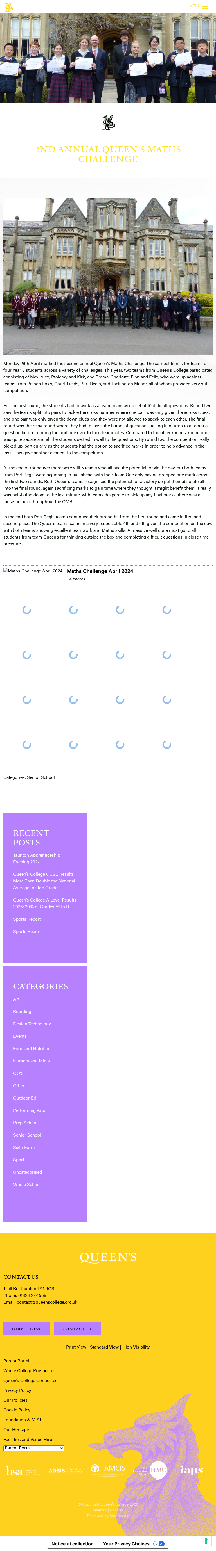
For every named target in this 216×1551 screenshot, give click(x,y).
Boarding (22, 1012)
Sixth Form (24, 1148)
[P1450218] (120, 700)
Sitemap (100, 1511)
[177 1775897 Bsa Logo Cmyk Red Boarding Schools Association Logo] (23, 1470)
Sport (18, 1160)
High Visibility (136, 1347)
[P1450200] (120, 655)
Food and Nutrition (32, 1049)
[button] (102, 1487)
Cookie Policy (16, 1410)
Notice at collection (72, 1544)
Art (16, 999)
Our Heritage (16, 1430)
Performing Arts (29, 1110)
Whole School (27, 1185)
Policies (116, 1511)
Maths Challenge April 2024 (100, 571)
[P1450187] (27, 610)
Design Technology (32, 1024)
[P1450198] (73, 655)
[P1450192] (120, 610)
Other (18, 1086)
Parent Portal (16, 1361)
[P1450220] (167, 700)
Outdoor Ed (24, 1098)
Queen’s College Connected (30, 1381)
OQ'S (18, 1073)
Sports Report (27, 919)
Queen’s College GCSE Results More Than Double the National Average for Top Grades (44, 881)
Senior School (41, 778)
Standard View (104, 1347)
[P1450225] (73, 745)
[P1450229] (167, 745)
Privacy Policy (17, 1390)
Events (20, 1036)
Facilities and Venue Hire (27, 1440)
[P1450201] (167, 655)
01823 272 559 (32, 1296)
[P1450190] (73, 610)
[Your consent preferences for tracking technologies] (206, 1541)
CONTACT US (77, 1328)
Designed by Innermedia (108, 1516)
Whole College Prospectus (29, 1371)
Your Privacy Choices (126, 1544)
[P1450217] (73, 700)
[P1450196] (27, 655)
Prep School (25, 1123)
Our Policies (15, 1400)
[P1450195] (167, 610)
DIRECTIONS (27, 1328)
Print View (76, 1347)
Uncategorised (27, 1172)
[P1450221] (27, 745)
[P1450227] (120, 745)
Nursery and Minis (31, 1061)
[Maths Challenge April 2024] (32, 571)
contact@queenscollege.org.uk (47, 1302)
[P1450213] (27, 700)
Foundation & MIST (22, 1420)
